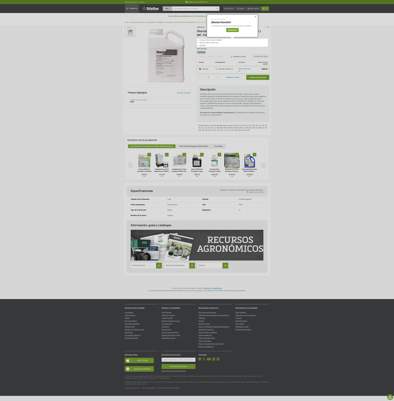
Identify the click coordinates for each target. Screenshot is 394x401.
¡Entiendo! (232, 30)
